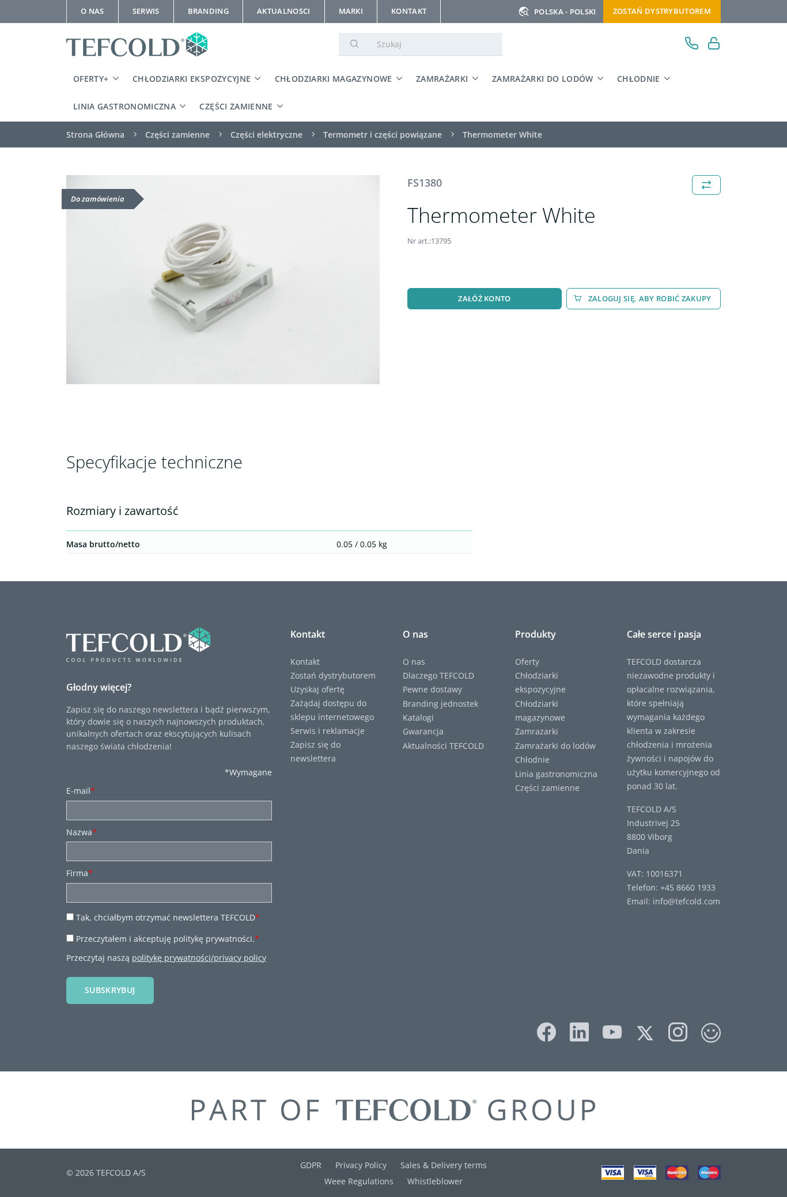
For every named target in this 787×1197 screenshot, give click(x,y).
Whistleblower (435, 1181)
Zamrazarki (536, 731)
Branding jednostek (440, 703)
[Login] (714, 44)
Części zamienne (236, 106)
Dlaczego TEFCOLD (438, 675)
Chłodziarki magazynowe (333, 78)
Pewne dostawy (432, 689)
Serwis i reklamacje (327, 730)
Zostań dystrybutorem (662, 11)
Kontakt (305, 661)
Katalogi (418, 717)
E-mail (80, 790)
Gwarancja (423, 731)
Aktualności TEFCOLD (443, 745)
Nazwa (81, 832)
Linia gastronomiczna (124, 106)
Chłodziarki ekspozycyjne (192, 78)
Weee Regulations (359, 1181)
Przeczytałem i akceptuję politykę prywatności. (167, 938)
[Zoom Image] (223, 279)
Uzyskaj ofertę (317, 689)
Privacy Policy (361, 1165)
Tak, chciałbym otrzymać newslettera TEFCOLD (168, 917)
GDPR (310, 1165)
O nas (414, 661)
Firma (79, 873)
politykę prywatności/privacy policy (199, 957)
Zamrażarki (442, 78)
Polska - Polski (565, 11)
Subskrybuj (110, 989)
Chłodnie (638, 78)
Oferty (527, 661)
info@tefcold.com (686, 901)
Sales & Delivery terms (443, 1165)
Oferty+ (91, 78)
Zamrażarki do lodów (542, 78)
